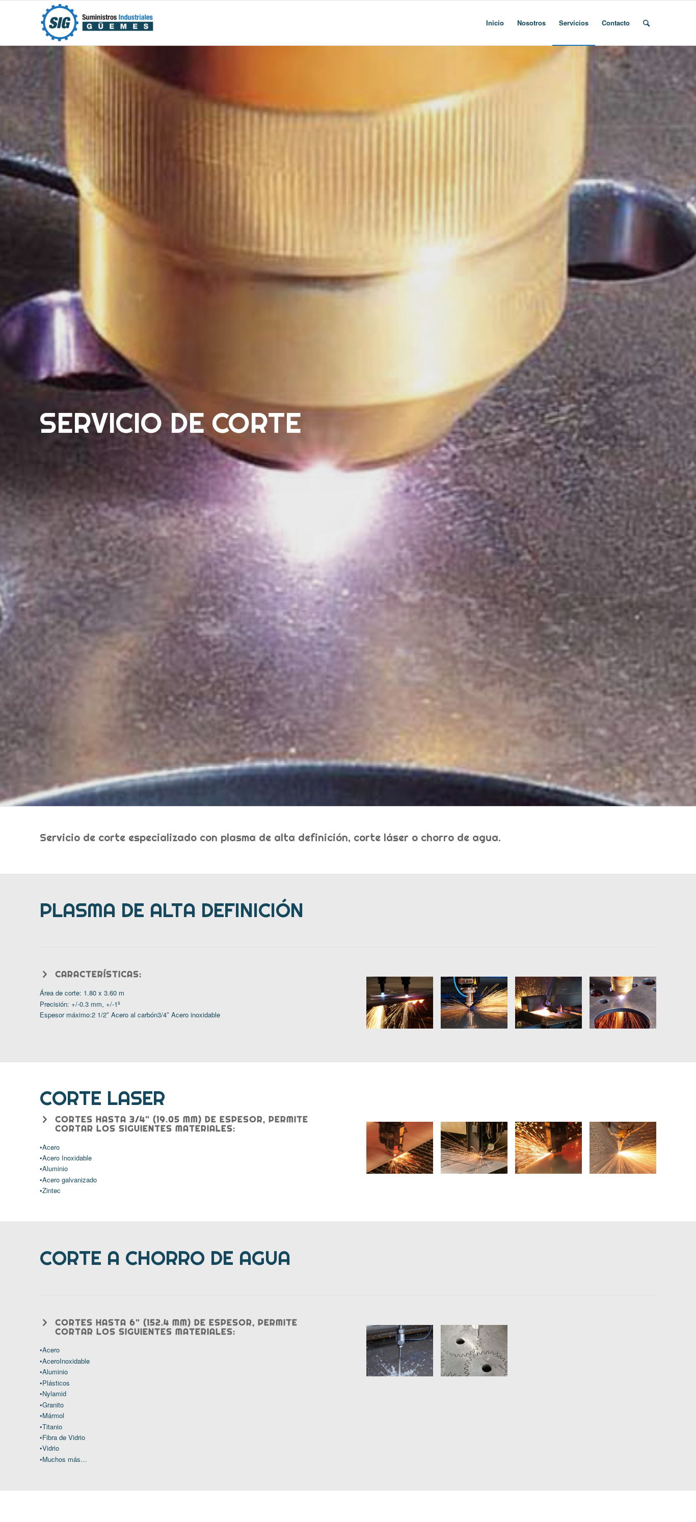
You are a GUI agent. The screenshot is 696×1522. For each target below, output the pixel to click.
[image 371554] (403, 1355)
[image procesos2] (403, 1006)
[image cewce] (552, 1151)
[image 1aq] (403, 1151)
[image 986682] (478, 1355)
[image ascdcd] (478, 1151)
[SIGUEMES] (97, 23)
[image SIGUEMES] (478, 1006)
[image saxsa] (627, 1151)
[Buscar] (646, 23)
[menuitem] (495, 23)
